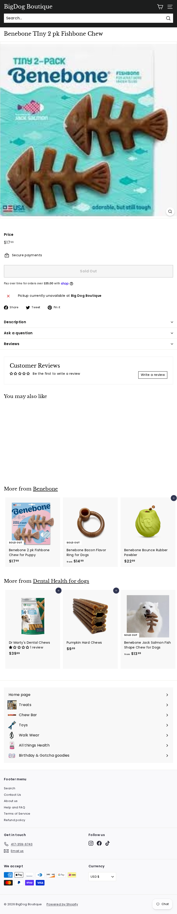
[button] (19, 647)
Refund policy (14, 820)
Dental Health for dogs (61, 581)
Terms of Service (17, 813)
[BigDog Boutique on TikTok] (107, 843)
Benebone (45, 489)
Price (9, 234)
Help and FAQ (14, 807)
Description (15, 322)
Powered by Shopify (62, 904)
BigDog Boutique (28, 6)
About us (11, 801)
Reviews (12, 343)
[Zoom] (170, 211)
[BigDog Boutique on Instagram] (90, 843)
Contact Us (12, 795)
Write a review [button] (153, 374)
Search (9, 788)
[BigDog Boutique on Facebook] (99, 843)
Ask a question (18, 333)
